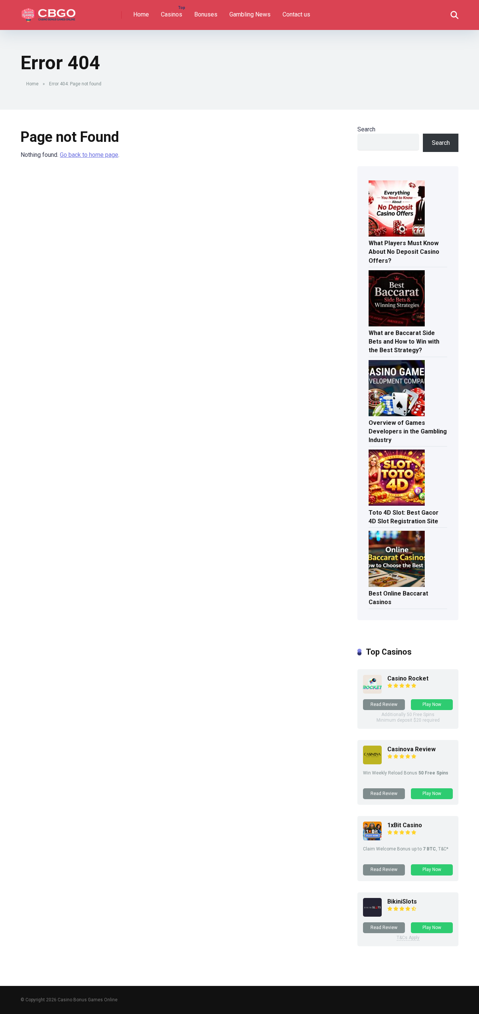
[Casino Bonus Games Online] (50, 12)
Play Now (431, 704)
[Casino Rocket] (372, 691)
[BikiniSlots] (372, 914)
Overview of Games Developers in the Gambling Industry (408, 431)
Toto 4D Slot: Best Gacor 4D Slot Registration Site (404, 517)
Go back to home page (89, 154)
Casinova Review (411, 749)
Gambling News (250, 14)
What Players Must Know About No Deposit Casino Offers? (404, 252)
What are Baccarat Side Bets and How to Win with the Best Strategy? (404, 341)
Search (366, 129)
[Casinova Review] (372, 762)
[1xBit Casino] (372, 838)
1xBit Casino (404, 825)
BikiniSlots (402, 901)
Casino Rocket (407, 678)
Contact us (296, 14)
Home (141, 14)
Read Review (383, 704)
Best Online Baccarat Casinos (398, 598)
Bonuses (205, 14)
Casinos (171, 14)
